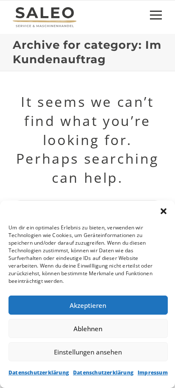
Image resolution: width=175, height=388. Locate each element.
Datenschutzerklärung (38, 372)
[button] (163, 211)
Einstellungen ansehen (88, 352)
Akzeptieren (88, 305)
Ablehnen (87, 328)
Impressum (153, 372)
